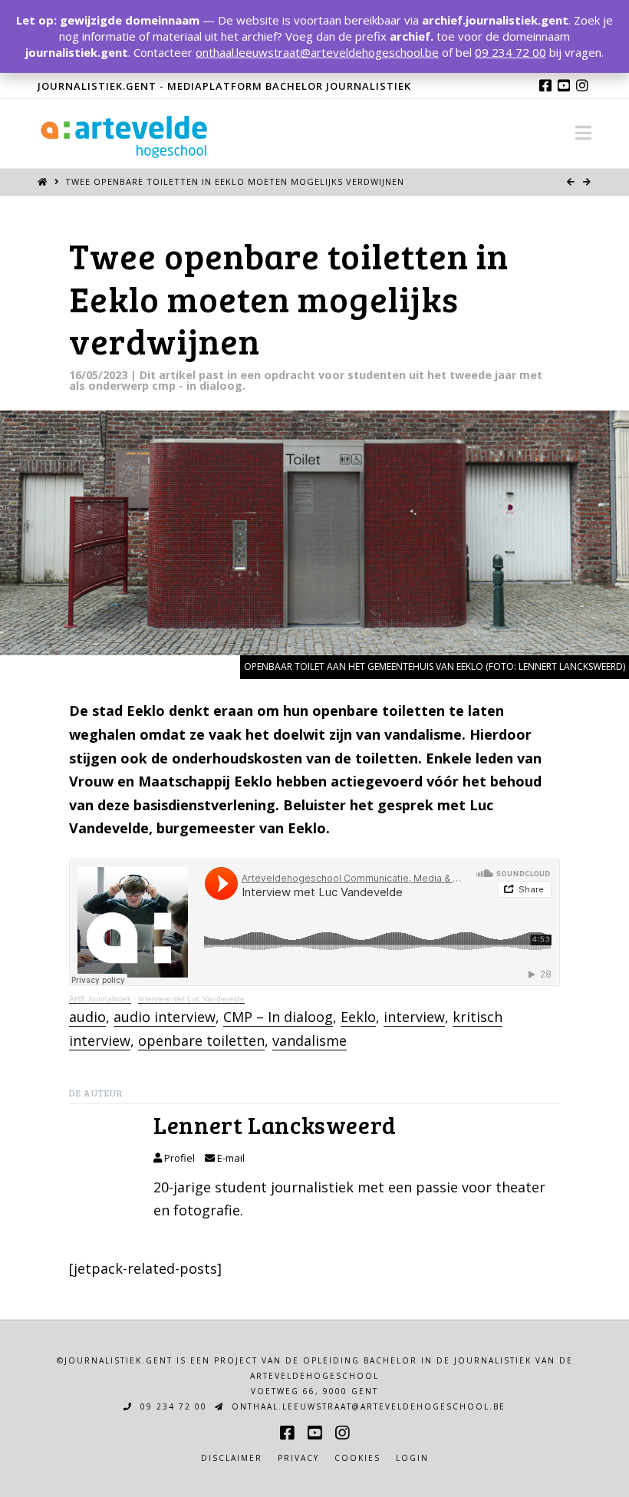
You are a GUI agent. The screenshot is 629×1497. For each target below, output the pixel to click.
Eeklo (358, 1016)
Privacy (298, 1458)
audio (87, 1016)
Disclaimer (231, 1458)
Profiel (178, 1158)
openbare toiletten (201, 1040)
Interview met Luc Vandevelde (191, 998)
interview (414, 1016)
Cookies (357, 1458)
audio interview (165, 1016)
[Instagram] (582, 85)
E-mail (230, 1158)
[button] (583, 133)
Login (412, 1458)
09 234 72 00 (172, 1406)
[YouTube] (564, 85)
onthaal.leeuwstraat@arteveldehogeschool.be (367, 1406)
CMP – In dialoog (278, 1016)
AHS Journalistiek (100, 998)
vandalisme (309, 1040)
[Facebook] (545, 85)
